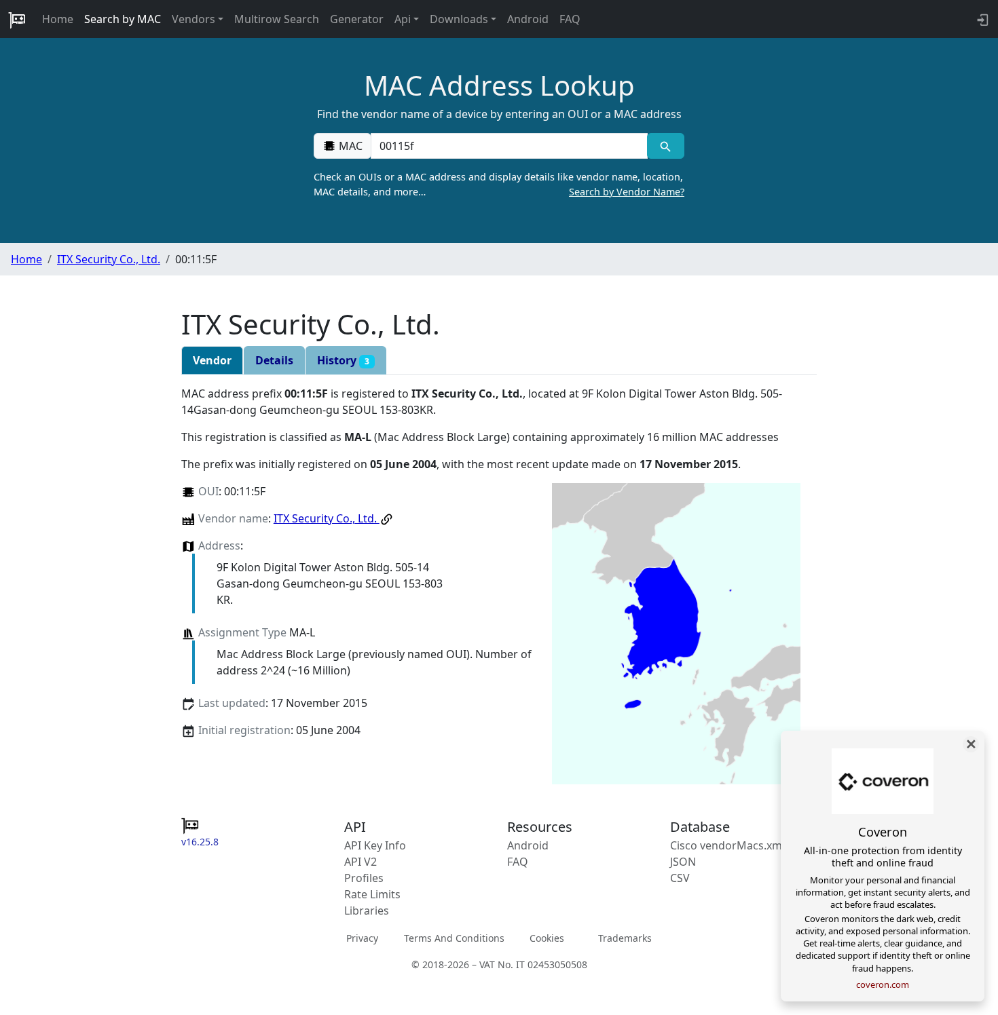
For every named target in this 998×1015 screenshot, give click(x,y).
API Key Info (375, 845)
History (343, 360)
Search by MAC (122, 19)
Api (402, 19)
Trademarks (625, 938)
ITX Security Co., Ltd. (108, 259)
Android (528, 19)
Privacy (362, 938)
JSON (683, 861)
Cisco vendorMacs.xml (727, 845)
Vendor (212, 360)
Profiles (364, 877)
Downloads (459, 19)
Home (57, 19)
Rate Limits (372, 894)
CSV (680, 877)
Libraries (366, 910)
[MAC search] (665, 146)
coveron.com (882, 984)
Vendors (193, 19)
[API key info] (981, 19)
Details (274, 360)
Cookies (547, 938)
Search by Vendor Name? (626, 191)
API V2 (360, 861)
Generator (357, 19)
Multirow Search (276, 19)
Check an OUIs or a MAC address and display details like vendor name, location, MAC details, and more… (499, 184)
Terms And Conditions (454, 938)
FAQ (569, 19)
